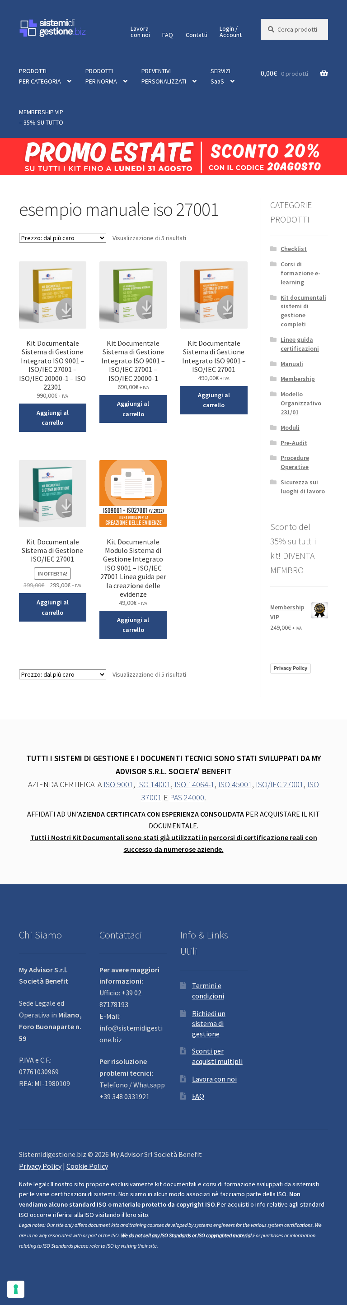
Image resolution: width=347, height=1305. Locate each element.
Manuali (292, 364)
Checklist (294, 249)
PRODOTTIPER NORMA (101, 76)
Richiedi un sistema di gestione (208, 1023)
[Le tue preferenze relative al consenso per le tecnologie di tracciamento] (15, 1289)
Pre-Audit (294, 443)
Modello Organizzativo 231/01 (301, 403)
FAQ (167, 35)
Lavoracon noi (140, 31)
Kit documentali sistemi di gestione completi (303, 310)
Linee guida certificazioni (300, 344)
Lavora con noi (214, 1078)
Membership (298, 379)
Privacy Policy (290, 668)
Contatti (196, 35)
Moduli (290, 427)
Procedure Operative (295, 462)
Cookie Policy (87, 1165)
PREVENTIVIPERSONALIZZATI (163, 76)
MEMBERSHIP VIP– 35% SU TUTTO (41, 117)
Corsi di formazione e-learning (300, 273)
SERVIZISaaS (220, 76)
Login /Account (231, 31)
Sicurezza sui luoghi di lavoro (303, 486)
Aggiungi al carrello (53, 418)
